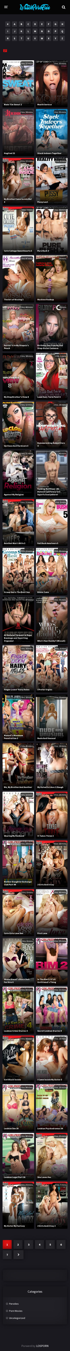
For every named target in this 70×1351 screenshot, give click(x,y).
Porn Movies (15, 1310)
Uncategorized (17, 1318)
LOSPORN (42, 1346)
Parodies (14, 1303)
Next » (18, 1254)
